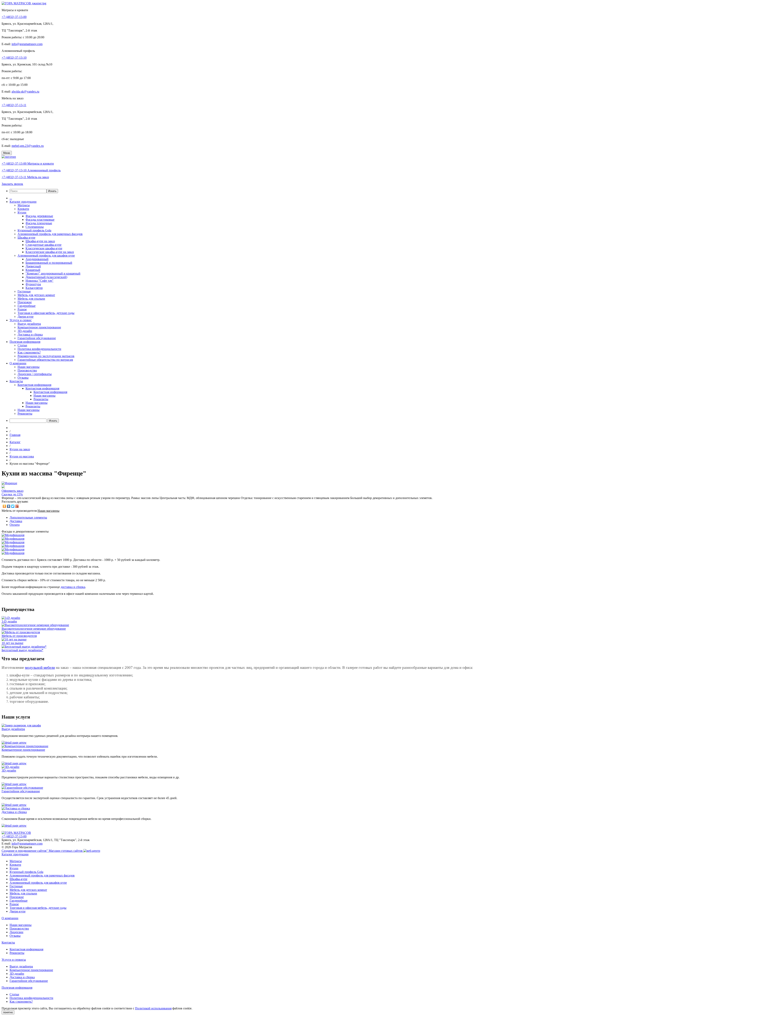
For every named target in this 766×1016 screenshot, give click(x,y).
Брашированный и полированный (49, 262)
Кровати (23, 209)
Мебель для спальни (31, 298)
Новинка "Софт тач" (39, 280)
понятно (8, 1012)
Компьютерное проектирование (39, 327)
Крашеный (33, 270)
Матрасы (24, 205)
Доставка (16, 521)
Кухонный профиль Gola (34, 230)
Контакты (16, 381)
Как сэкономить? (29, 352)
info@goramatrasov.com (27, 44)
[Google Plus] (17, 506)
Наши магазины (28, 367)
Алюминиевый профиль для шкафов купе (46, 255)
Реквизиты (41, 399)
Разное (22, 309)
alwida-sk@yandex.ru (25, 91)
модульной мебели (40, 667)
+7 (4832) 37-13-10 (14, 57)
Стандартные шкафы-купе (43, 244)
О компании (18, 363)
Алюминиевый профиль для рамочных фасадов (50, 234)
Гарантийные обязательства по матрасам (45, 359)
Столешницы (35, 226)
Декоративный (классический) (46, 277)
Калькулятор (34, 288)
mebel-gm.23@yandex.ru (28, 145)
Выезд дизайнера (29, 323)
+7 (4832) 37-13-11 (14, 105)
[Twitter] (13, 506)
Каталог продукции (23, 201)
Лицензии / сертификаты (35, 374)
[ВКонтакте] (9, 506)
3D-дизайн (25, 331)
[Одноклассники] (4, 506)
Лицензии (16, 932)
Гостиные (24, 291)
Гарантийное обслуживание (37, 338)
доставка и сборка (73, 587)
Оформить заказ (12, 490)
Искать (52, 191)
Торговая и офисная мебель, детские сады (46, 313)
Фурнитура (33, 284)
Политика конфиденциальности (39, 349)
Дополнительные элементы (28, 517)
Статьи (22, 345)
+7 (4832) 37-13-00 (14, 17)
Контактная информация (34, 384)
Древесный (33, 266)
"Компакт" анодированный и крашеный (53, 273)
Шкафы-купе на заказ (40, 241)
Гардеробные (27, 305)
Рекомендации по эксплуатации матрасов (46, 356)
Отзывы (23, 377)
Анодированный (37, 259)
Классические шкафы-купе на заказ (50, 252)
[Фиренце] (9, 483)
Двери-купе (26, 316)
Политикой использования (153, 1008)
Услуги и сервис (21, 320)
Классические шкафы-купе (44, 248)
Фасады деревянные (39, 216)
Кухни (22, 212)
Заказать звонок (12, 184)
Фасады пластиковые (40, 219)
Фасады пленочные (39, 223)
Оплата (15, 524)
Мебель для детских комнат (36, 295)
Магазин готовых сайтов (66, 850)
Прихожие (25, 302)
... (11, 198)
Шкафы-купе (26, 237)
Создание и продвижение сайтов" (25, 850)
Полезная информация (25, 341)
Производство (27, 370)
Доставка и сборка (30, 334)
